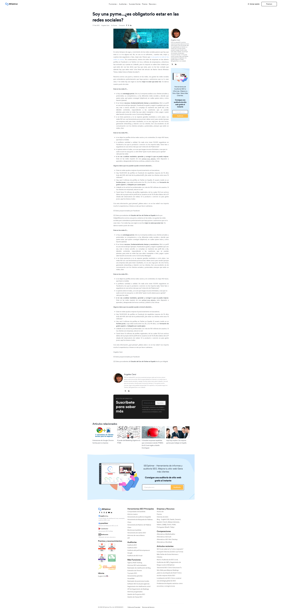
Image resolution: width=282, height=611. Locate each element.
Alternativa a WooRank (164, 542)
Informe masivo (132, 514)
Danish (172, 519)
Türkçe (172, 527)
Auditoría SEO (132, 545)
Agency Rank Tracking (134, 563)
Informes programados (134, 592)
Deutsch (178, 519)
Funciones (112, 4)
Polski (174, 525)
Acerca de (160, 511)
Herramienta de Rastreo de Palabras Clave (139, 526)
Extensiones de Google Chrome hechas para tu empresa (103, 441)
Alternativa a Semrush (164, 537)
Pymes (115, 25)
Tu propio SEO (132, 573)
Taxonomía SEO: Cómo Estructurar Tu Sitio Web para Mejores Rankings (169, 569)
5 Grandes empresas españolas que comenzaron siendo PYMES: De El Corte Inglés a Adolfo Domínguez (152, 444)
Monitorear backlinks (134, 530)
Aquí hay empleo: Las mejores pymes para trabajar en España (176, 441)
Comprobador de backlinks (136, 511)
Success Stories (134, 4)
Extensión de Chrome (134, 570)
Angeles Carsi (105, 25)
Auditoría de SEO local (134, 556)
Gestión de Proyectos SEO (136, 594)
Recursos (152, 4)
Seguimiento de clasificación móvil (138, 586)
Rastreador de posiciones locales (138, 581)
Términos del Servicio (148, 607)
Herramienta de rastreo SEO (136, 533)
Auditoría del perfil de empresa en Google (138, 551)
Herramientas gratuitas (134, 576)
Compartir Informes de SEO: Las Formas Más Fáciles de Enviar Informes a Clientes (170, 554)
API (128, 538)
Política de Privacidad (134, 607)
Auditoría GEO (132, 548)
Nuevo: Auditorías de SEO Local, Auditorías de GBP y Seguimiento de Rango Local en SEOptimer (169, 562)
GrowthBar (131, 578)
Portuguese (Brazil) (163, 527)
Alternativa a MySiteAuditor (166, 534)
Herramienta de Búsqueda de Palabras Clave (140, 521)
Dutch (169, 525)
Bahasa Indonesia (173, 522)
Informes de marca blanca (135, 535)
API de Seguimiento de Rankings (138, 589)
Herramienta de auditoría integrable (139, 517)
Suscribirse (160, 403)
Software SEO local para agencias (138, 584)
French (165, 522)
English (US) (165, 519)
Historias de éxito (162, 517)
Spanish (159, 522)
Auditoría (180, 116)
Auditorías (122, 4)
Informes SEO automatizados (137, 565)
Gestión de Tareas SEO (134, 597)
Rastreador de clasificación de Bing (139, 568)
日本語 (164, 525)
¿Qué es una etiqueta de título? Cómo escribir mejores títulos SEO (169, 574)
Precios (144, 4)
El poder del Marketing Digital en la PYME (128, 441)
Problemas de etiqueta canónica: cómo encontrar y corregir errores (170, 584)
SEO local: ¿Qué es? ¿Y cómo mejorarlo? (170, 549)
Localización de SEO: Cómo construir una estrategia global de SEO (169, 579)
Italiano (159, 525)
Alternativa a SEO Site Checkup (167, 539)
